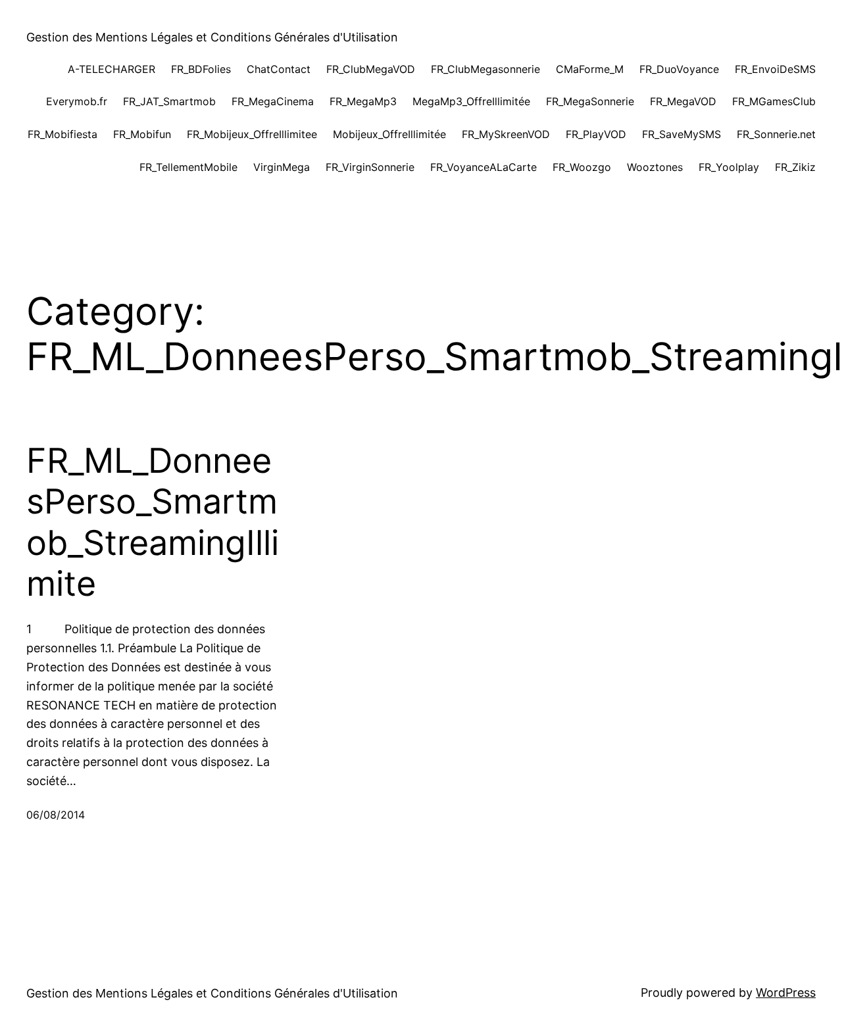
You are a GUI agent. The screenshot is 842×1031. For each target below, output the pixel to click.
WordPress (786, 992)
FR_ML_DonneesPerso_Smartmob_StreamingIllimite (152, 522)
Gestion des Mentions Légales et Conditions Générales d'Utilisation (212, 37)
